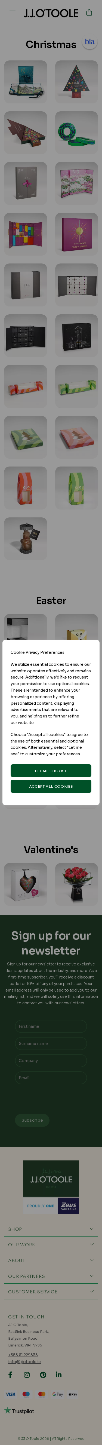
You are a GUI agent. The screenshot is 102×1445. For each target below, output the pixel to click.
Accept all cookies (51, 786)
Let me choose (51, 771)
